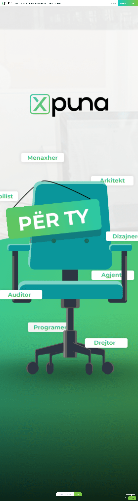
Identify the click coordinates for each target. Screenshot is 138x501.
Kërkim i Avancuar (55, 3)
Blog (32, 3)
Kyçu (133, 3)
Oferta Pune (18, 3)
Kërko (78, 494)
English (114, 3)
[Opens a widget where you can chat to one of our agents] (132, 498)
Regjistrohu (122, 3)
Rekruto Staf (26, 3)
